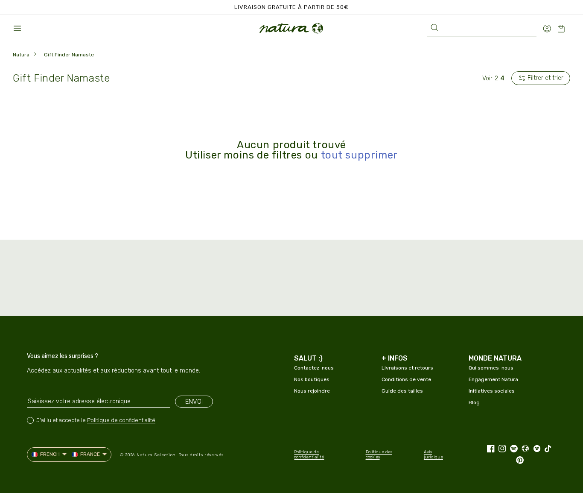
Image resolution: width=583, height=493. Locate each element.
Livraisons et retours (407, 368)
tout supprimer (359, 155)
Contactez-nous (314, 368)
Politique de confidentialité (121, 420)
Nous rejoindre (312, 391)
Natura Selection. (157, 455)
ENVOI (194, 401)
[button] (17, 28)
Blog (474, 402)
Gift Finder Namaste (69, 55)
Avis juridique (433, 454)
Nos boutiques (311, 379)
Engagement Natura (493, 379)
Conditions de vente (406, 379)
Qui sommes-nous (491, 368)
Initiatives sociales (492, 391)
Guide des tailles (402, 391)
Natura (21, 55)
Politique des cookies (379, 454)
